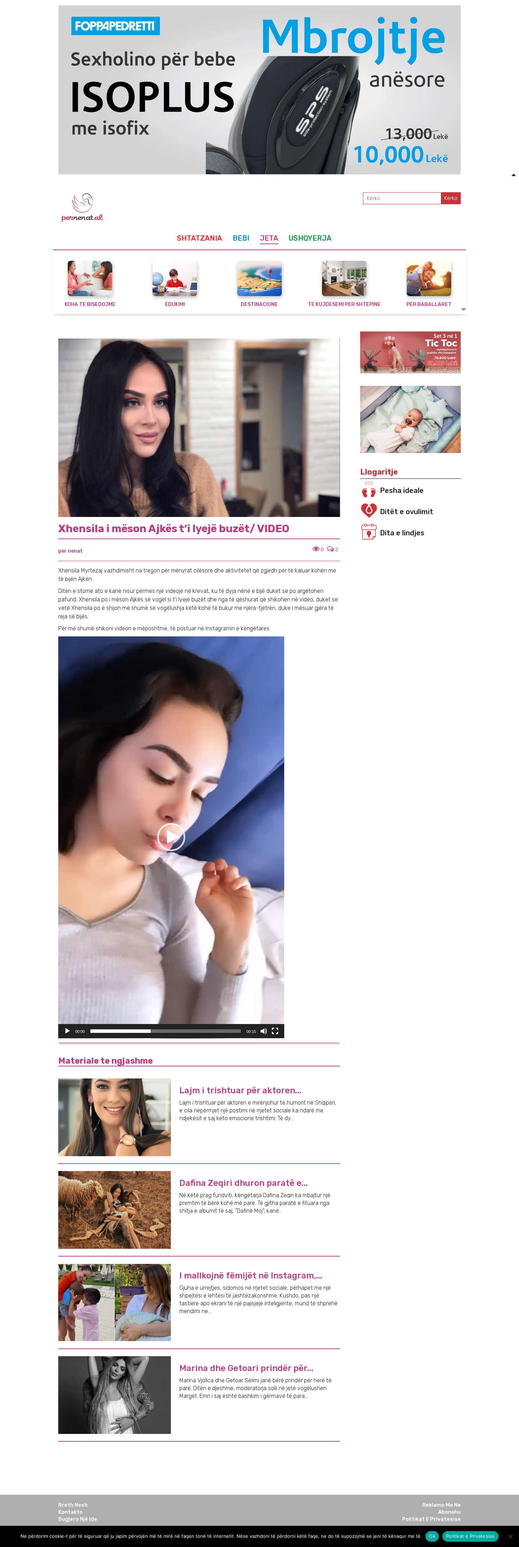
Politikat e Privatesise (431, 1519)
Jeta (269, 238)
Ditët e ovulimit (406, 511)
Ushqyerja (310, 238)
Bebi (241, 238)
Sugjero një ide (77, 1519)
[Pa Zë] (263, 1031)
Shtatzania (199, 238)
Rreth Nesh (73, 1505)
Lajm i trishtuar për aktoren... (240, 1090)
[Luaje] (67, 1031)
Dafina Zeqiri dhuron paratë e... (243, 1183)
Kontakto (70, 1512)
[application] (171, 837)
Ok (432, 1536)
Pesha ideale (402, 490)
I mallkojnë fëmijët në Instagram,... (250, 1276)
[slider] (165, 1031)
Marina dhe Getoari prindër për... (246, 1368)
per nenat (70, 551)
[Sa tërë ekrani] (275, 1031)
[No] (510, 1536)
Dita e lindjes (402, 533)
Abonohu (449, 1512)
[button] (171, 837)
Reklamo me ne (441, 1505)
